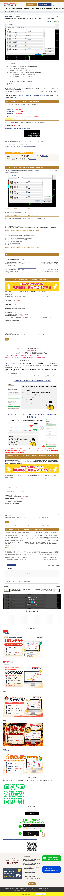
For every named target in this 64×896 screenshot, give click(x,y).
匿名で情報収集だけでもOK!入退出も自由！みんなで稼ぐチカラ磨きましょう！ (20, 839)
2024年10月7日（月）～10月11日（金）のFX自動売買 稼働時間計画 (25, 72)
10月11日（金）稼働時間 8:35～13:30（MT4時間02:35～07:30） (23, 81)
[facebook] (50, 21)
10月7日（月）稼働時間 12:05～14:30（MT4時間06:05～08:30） (23, 74)
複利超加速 (36, 95)
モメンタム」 (44, 95)
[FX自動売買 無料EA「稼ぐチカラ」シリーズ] (10, 4)
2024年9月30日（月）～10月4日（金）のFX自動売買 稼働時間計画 (20, 146)
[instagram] (34, 602)
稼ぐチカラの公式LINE (11, 363)
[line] (55, 21)
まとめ (10, 83)
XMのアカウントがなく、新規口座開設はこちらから (32, 381)
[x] (51, 21)
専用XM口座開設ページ (44, 4)
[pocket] (56, 21)
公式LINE (34, 460)
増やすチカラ (29, 95)
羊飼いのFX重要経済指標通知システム (27, 268)
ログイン (21, 581)
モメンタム (10, 116)
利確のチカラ (7, 633)
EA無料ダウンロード (31, 4)
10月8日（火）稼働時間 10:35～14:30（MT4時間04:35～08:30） (23, 76)
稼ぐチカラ (21, 95)
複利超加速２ (7, 751)
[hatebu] (53, 21)
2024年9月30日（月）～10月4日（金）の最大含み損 (20, 70)
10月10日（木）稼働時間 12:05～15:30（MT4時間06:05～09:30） (23, 79)
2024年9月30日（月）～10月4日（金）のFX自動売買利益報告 (23, 66)
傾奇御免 (6, 722)
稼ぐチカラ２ (7, 693)
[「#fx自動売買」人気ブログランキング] (32, 810)
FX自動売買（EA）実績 (10, 16)
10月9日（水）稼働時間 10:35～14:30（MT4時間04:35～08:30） (23, 78)
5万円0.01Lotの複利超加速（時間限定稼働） (18, 68)
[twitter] (32, 602)
